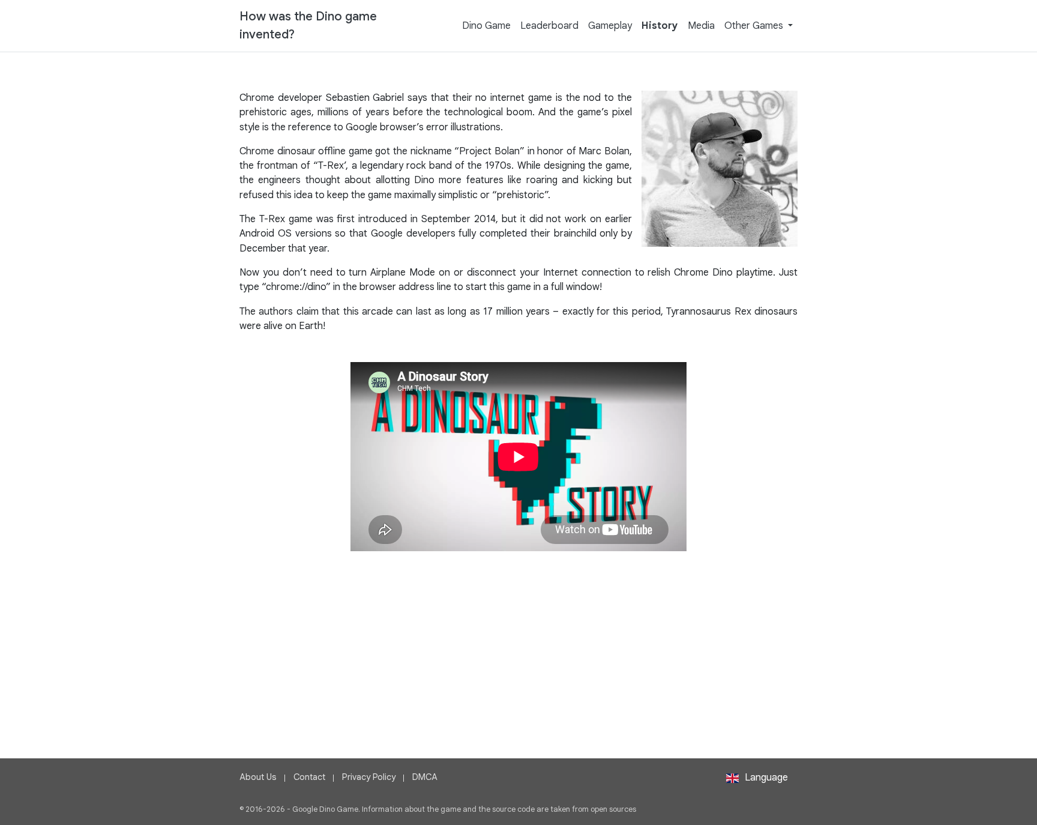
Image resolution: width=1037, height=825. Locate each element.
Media (701, 25)
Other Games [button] (755, 25)
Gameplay (610, 25)
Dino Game (486, 25)
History (660, 25)
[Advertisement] (518, 635)
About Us (258, 777)
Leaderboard (549, 25)
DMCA (424, 777)
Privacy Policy (368, 777)
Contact (309, 777)
